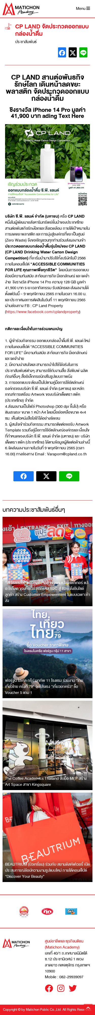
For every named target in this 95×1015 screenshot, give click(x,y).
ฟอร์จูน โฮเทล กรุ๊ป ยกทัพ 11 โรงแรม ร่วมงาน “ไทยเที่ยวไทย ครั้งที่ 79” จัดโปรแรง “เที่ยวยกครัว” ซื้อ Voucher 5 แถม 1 (44, 686)
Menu (81, 9)
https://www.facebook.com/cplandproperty (42, 312)
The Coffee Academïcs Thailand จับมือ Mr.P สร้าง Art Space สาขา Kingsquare (46, 781)
